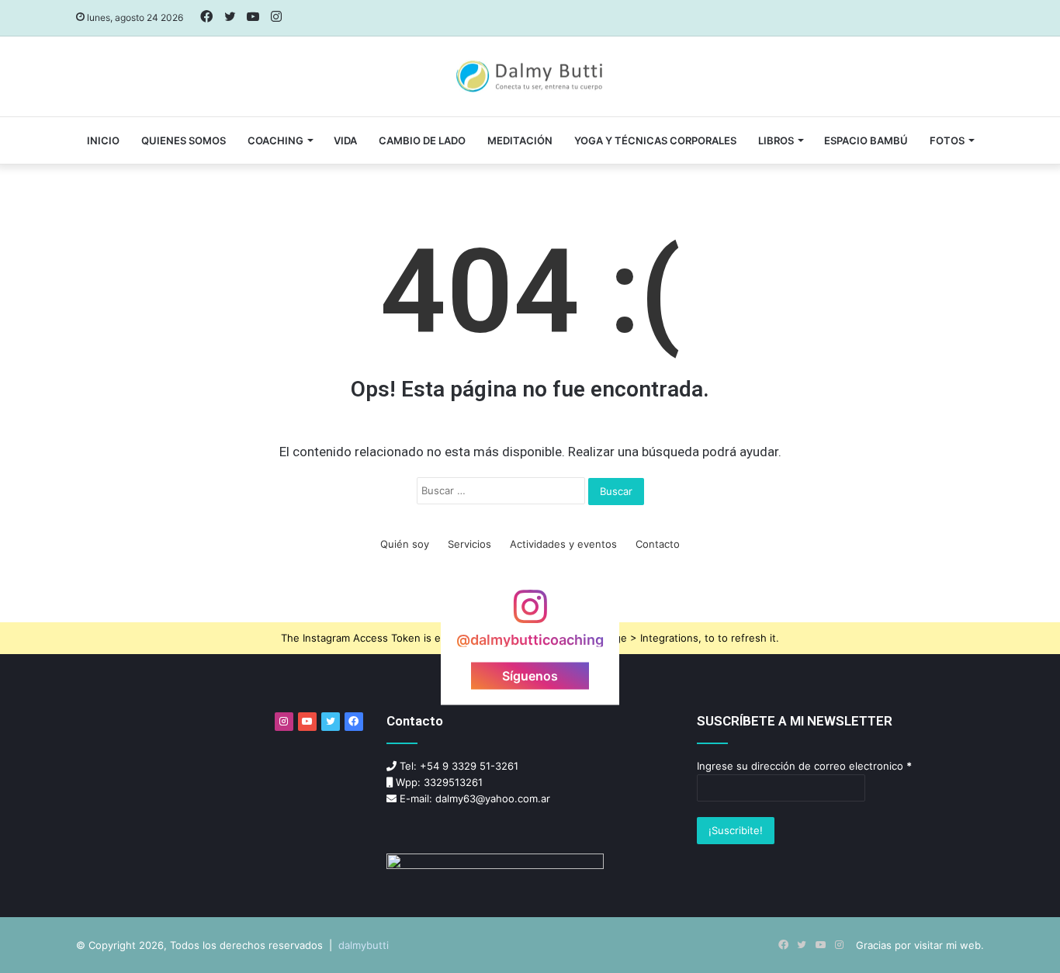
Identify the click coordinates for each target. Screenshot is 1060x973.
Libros (776, 140)
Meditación (520, 140)
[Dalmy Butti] (530, 77)
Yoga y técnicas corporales (655, 140)
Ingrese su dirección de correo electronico (804, 766)
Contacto (658, 544)
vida (345, 140)
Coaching (275, 140)
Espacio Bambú (866, 140)
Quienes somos (183, 140)
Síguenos (530, 676)
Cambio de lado (422, 140)
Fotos (947, 140)
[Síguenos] (530, 614)
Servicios (469, 544)
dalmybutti (363, 945)
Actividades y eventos (563, 544)
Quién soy (404, 544)
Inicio (103, 140)
